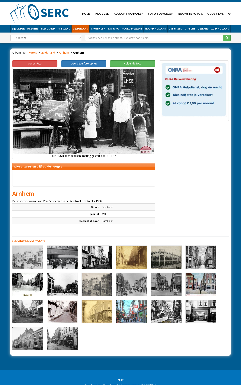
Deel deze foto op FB (84, 63)
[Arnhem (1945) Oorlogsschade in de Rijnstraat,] (97, 257)
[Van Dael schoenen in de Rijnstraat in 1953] (200, 311)
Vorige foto (35, 63)
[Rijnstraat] (131, 284)
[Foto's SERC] (39, 13)
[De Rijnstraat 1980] (62, 338)
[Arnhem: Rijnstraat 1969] (27, 311)
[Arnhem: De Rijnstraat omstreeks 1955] (166, 311)
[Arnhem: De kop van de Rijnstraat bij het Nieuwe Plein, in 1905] (200, 284)
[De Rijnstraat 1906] (166, 257)
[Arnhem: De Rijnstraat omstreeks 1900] (27, 284)
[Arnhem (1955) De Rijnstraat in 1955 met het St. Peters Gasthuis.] (27, 338)
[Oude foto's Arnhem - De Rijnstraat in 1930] (166, 284)
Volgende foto (132, 63)
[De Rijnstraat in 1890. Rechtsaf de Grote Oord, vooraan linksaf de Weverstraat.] (97, 311)
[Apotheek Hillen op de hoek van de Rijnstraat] (27, 257)
